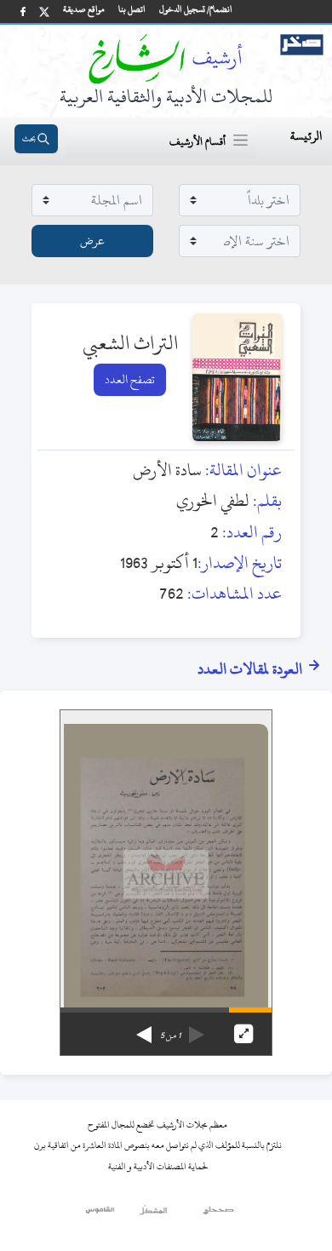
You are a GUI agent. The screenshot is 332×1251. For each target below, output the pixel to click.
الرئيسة (306, 135)
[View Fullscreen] (243, 1034)
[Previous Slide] (196, 1028)
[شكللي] (153, 1214)
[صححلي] (218, 1214)
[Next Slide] (144, 1028)
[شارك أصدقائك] (23, 11)
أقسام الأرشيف (197, 141)
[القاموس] (101, 1214)
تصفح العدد (130, 379)
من (170, 1035)
